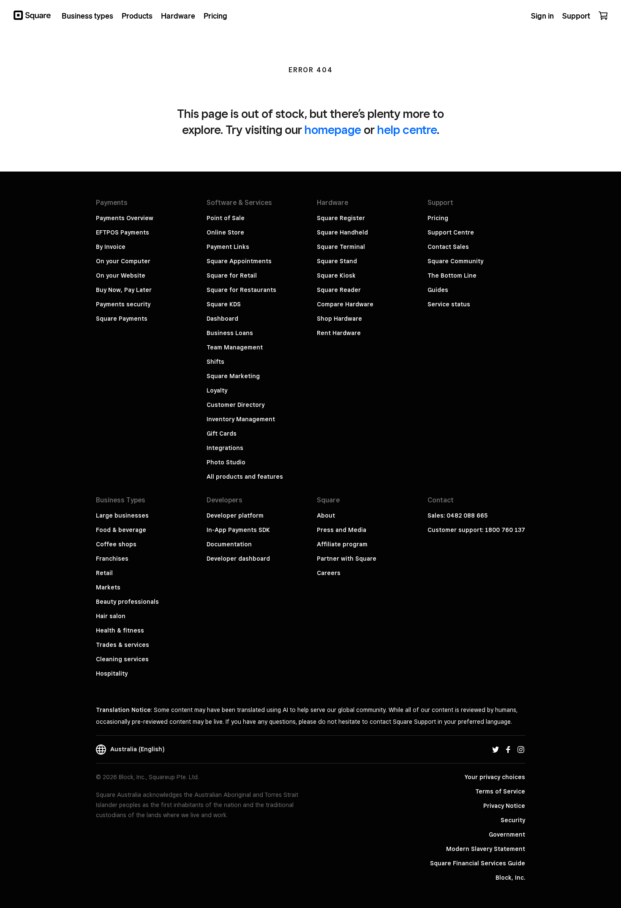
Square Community (455, 261)
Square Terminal (341, 246)
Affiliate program (342, 544)
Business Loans (230, 333)
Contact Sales (448, 246)
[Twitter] (495, 749)
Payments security (123, 304)
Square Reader (339, 289)
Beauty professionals (127, 601)
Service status (449, 304)
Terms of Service (500, 791)
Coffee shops (116, 544)
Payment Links (228, 246)
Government (507, 834)
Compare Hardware (345, 304)
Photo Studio (226, 462)
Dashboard (222, 318)
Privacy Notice (504, 805)
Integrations (225, 447)
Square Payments (121, 318)
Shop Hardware (339, 318)
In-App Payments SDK (238, 529)
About (326, 515)
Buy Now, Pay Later (124, 289)
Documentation (229, 544)
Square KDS (224, 304)
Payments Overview (124, 218)
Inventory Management (241, 419)
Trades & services (122, 644)
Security (513, 820)
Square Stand (337, 261)
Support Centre (451, 232)
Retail (104, 573)
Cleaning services (122, 659)
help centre (407, 129)
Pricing (438, 218)
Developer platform (235, 515)
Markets (108, 587)
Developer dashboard (238, 558)
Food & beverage (121, 529)
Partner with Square (346, 558)
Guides (438, 289)
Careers (328, 573)
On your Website (120, 275)
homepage (333, 129)
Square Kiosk (336, 275)
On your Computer (123, 261)
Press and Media (341, 529)
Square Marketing (233, 376)
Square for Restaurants (241, 289)
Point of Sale (226, 218)
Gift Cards (222, 433)
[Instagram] (521, 749)
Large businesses (122, 515)
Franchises (112, 558)
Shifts (215, 361)
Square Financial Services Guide (477, 863)
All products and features (245, 476)
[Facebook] (508, 749)
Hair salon (110, 616)
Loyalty (217, 390)
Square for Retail (232, 275)
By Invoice (110, 246)
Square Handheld (342, 232)
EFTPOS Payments (122, 232)
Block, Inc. (510, 877)
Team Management (235, 347)
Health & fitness (120, 630)
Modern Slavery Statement (485, 848)
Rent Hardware (339, 333)
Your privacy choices (495, 777)
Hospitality (112, 673)
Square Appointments (239, 261)
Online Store (225, 232)
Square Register (341, 218)
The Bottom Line (452, 275)
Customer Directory (235, 404)
